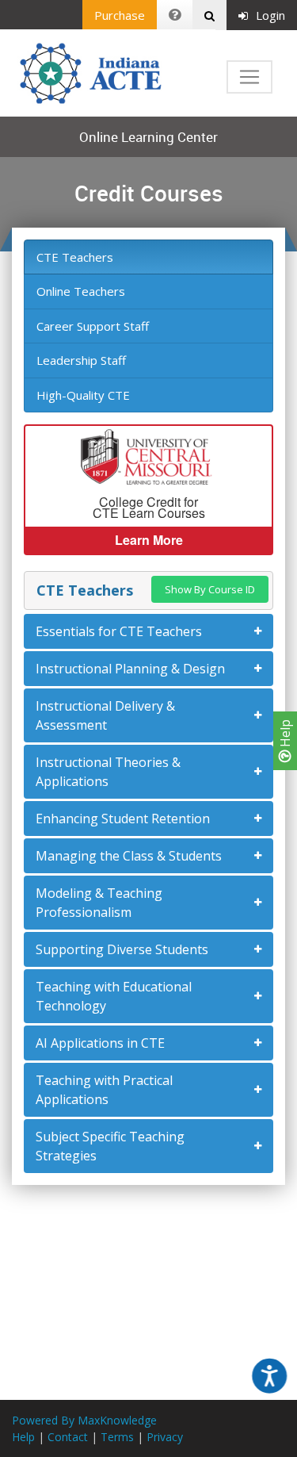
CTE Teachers (74, 257)
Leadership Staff (81, 360)
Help (285, 734)
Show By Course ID (210, 589)
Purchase (119, 15)
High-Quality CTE (83, 395)
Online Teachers (80, 291)
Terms (117, 1436)
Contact (68, 1436)
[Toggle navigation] (249, 77)
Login (270, 15)
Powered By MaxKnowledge (84, 1420)
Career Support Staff (92, 326)
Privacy (165, 1436)
